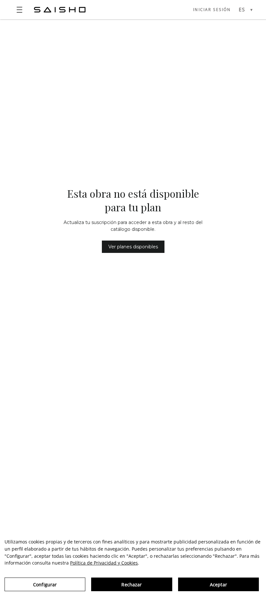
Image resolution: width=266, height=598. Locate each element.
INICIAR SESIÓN (212, 9)
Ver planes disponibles (133, 247)
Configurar (45, 584)
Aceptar (218, 584)
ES (242, 9)
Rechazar (131, 584)
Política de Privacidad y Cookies (104, 563)
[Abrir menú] (19, 9)
